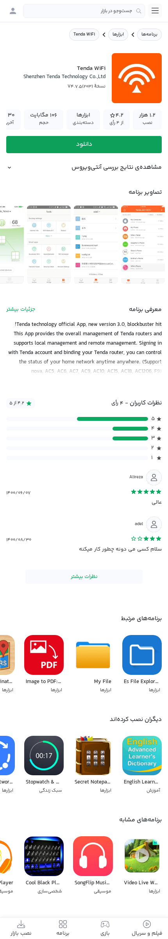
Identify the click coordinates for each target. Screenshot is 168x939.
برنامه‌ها (149, 34)
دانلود (84, 144)
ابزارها (118, 34)
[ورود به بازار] (13, 11)
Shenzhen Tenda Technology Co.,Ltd (64, 77)
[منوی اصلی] (155, 11)
